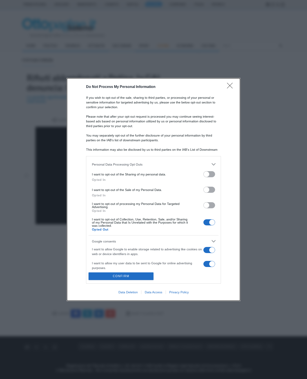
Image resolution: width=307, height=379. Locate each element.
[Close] (231, 87)
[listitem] (153, 164)
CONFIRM (121, 276)
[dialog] (153, 189)
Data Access (153, 292)
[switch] (209, 174)
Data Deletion (128, 292)
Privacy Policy (179, 292)
